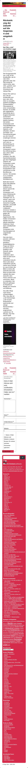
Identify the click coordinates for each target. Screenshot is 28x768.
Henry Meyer (5, 632)
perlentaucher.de (7, 714)
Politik (13, 353)
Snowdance (12, 641)
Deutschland (13, 625)
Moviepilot (6, 685)
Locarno (15, 633)
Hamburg (22, 630)
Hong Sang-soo (17, 632)
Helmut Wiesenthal (8, 737)
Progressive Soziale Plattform (10, 744)
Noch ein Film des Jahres (9, 543)
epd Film (6, 663)
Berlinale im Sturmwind (9, 547)
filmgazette (6, 669)
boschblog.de (7, 703)
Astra (4, 623)
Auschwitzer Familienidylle (10, 544)
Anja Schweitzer (8, 621)
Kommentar (7, 398)
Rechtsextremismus (8, 639)
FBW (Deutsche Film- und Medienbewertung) (13, 665)
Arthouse (5, 351)
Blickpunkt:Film (7, 656)
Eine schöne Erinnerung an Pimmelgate (12, 559)
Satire (5, 505)
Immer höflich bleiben (8, 564)
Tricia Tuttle (20, 642)
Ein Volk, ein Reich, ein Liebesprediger (16, 597)
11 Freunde (6, 702)
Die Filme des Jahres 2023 (10, 557)
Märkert (8, 758)
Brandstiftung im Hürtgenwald (10, 518)
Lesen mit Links (7, 710)
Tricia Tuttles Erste (8, 529)
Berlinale (6, 479)
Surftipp (5, 506)
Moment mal (6, 498)
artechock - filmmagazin (9, 654)
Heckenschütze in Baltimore (10, 563)
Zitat (5, 510)
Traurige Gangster (8, 540)
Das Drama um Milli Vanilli (9, 554)
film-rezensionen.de (8, 666)
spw (5, 748)
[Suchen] (22, 457)
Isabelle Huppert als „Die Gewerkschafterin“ (13, 573)
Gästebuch (10, 587)
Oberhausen (6, 637)
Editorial (6, 484)
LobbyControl (7, 740)
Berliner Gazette (7, 729)
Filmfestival (6, 488)
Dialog (5, 482)
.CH (8, 689)
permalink (8, 363)
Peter (5, 758)
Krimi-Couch (6, 709)
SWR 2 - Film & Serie (8, 693)
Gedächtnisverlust (8, 532)
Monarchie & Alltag (8, 712)
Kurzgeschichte (7, 496)
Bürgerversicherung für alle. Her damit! (12, 525)
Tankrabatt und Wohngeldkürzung (11, 520)
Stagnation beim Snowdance (10, 549)
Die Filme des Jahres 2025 (10, 523)
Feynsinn (6, 733)
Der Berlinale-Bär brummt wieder (11, 574)
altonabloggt (6, 726)
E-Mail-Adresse (9, 422)
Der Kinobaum (7, 3)
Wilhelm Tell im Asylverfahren (15, 598)
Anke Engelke (13, 621)
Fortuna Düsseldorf (8, 519)
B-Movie (6, 478)
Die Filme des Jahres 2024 (10, 536)
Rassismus (19, 637)
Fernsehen (6, 485)
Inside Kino (6, 675)
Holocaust (11, 632)
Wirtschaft (6, 509)
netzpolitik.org (7, 741)
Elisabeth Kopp (12, 626)
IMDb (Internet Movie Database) (11, 673)
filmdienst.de (7, 668)
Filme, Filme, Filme (8, 546)
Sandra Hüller (6, 641)
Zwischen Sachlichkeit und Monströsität (12, 535)
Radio (5, 503)
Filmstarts (6, 672)
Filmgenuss (6, 670)
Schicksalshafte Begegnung (10, 560)
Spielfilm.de (6, 692)
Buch (5, 481)
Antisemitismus (20, 621)
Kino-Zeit (6, 679)
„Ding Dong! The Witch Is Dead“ (17, 604)
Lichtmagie (6, 682)
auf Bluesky (14, 463)
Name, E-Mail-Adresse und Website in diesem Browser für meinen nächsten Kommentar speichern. (9, 441)
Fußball (5, 489)
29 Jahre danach (10, 583)
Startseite (6, 6)
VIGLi (5, 587)
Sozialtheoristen (7, 747)
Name (6, 415)
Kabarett (6, 492)
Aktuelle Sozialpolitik (8, 724)
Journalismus (7, 491)
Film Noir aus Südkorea (9, 575)
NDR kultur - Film (7, 686)
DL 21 (5, 731)
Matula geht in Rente (16, 600)
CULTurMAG (6, 706)
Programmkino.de (8, 690)
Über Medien (6, 720)
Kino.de (5, 677)
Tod (12, 642)
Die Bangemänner (14, 611)
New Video (6, 687)
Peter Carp (13, 637)
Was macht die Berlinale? (9, 522)
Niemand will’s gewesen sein (10, 542)
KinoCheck (6, 676)
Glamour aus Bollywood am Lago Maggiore (13, 539)
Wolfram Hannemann (8, 697)
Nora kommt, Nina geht (16, 584)
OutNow (5, 689)
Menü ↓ (22, 6)
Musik (10, 353)
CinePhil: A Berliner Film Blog (10, 659)
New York (21, 635)
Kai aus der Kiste (7, 537)
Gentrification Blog (8, 736)
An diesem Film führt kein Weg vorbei (12, 568)
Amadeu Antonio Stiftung (9, 727)
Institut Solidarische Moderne (10, 738)
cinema (5, 658)
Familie (21, 626)
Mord (13, 636)
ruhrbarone (6, 745)
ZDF (9, 645)
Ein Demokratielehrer (17, 605)
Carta (5, 730)
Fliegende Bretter (7, 734)
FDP (4, 628)
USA (5, 644)
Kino (7, 353)
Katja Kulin (6, 755)
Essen (17, 626)
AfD (4, 621)
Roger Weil (6, 44)
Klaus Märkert (7, 612)
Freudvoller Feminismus (9, 550)
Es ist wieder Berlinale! (9, 530)
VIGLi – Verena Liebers (9, 760)
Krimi (5, 495)
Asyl (6, 623)
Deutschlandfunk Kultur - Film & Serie (12, 662)
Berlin (10, 623)
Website (6, 428)
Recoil (5, 716)
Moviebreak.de (7, 683)
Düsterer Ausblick (15, 616)
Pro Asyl (6, 743)
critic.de (5, 661)
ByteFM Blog (7, 704)
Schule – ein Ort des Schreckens (11, 571)
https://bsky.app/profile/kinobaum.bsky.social (13, 471)
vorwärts (6, 751)
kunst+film (6, 680)
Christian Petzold (6, 625)
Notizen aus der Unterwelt (9, 713)
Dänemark (7, 626)
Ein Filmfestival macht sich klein (11, 533)
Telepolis (6, 750)
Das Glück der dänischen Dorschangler (12, 561)
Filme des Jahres (7, 487)
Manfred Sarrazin (12, 602)
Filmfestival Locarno (12, 628)
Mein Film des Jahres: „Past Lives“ (11, 556)
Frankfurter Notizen (8, 707)
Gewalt (8, 630)
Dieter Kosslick (19, 625)
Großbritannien (11, 359)
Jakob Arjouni (15, 607)
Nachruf (16, 635)
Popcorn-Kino (7, 502)
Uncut (5, 694)
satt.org (5, 717)
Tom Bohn (15, 642)
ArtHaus (6, 655)
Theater (5, 508)
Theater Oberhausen (8, 719)
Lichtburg (10, 633)
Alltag (5, 475)
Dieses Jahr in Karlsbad (9, 570)
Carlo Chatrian (17, 623)
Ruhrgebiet (18, 639)
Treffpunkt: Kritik (7, 696)
